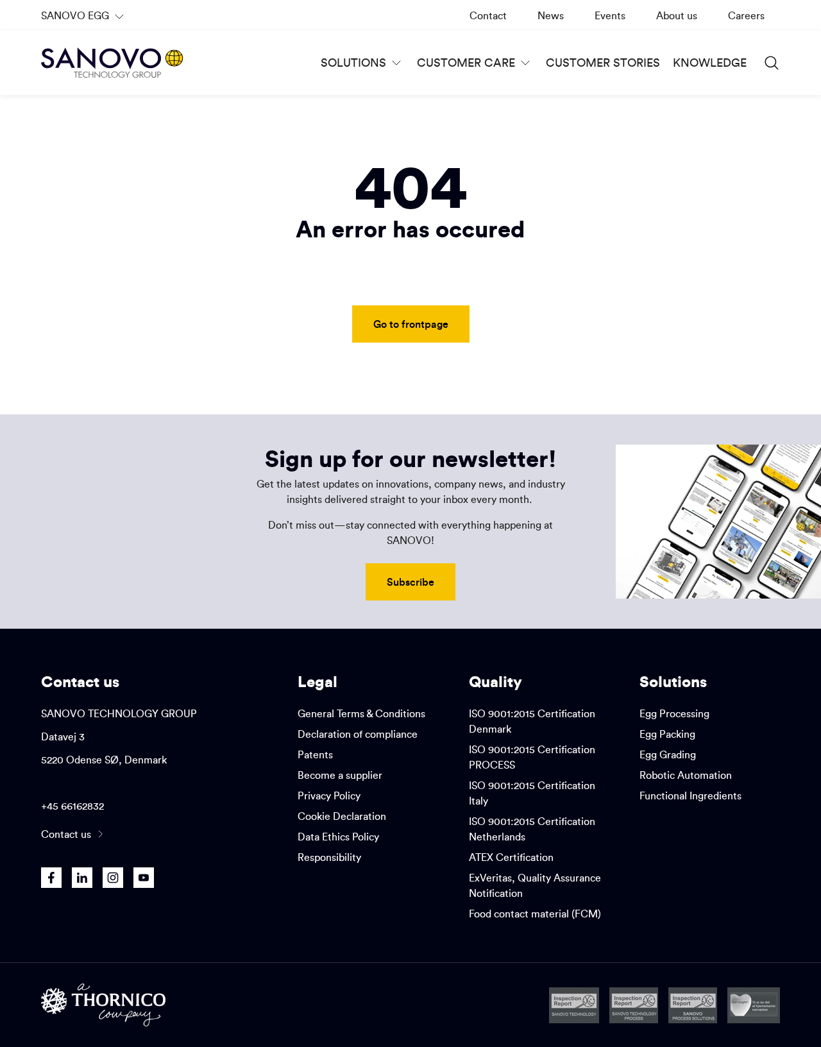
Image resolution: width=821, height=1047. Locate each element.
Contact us (66, 834)
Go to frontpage (410, 323)
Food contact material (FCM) (535, 913)
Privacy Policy (329, 795)
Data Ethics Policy (338, 836)
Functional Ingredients (690, 795)
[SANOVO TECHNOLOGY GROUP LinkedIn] (82, 877)
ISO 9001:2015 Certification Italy (532, 793)
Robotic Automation (685, 775)
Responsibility (329, 857)
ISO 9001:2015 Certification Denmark (532, 721)
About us (676, 15)
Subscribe (410, 581)
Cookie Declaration (342, 816)
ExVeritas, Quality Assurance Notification (535, 885)
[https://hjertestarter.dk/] (753, 1005)
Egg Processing (674, 713)
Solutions (353, 62)
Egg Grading (667, 754)
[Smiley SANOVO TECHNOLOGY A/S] (574, 1005)
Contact (488, 15)
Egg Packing (667, 734)
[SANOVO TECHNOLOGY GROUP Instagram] (113, 877)
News (550, 15)
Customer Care (466, 62)
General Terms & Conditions (361, 713)
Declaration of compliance (358, 734)
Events (610, 15)
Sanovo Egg (84, 20)
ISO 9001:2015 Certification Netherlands (532, 829)
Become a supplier (340, 775)
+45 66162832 (72, 805)
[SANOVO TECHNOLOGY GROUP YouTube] (143, 877)
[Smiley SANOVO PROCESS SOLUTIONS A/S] (692, 1005)
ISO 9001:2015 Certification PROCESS (532, 757)
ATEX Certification (511, 857)
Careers (746, 15)
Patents (315, 754)
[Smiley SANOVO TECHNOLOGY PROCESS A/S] (633, 1005)
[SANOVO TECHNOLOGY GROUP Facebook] (51, 877)
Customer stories (603, 62)
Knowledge (710, 62)
